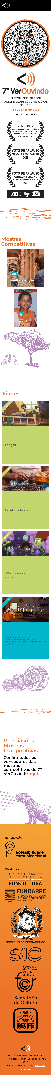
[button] (47, 5)
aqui (33, 773)
